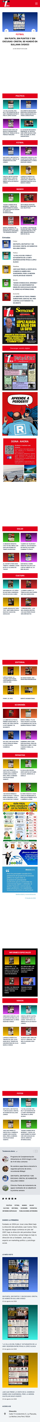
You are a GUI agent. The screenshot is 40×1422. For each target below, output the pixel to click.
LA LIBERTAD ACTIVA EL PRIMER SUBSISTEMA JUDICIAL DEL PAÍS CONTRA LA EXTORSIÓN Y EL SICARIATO (11, 723)
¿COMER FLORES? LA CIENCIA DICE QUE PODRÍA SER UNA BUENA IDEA (29, 592)
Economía (16, 294)
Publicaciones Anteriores (28, 1211)
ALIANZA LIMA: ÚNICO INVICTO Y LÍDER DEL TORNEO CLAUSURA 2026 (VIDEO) (29, 1040)
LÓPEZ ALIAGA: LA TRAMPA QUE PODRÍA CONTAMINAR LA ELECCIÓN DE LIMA (10, 679)
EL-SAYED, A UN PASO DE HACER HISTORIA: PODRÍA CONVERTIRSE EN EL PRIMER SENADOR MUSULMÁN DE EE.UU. (29, 231)
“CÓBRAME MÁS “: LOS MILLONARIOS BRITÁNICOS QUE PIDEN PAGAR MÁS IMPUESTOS (28, 611)
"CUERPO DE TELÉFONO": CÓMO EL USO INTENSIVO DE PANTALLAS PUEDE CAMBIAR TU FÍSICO (28, 546)
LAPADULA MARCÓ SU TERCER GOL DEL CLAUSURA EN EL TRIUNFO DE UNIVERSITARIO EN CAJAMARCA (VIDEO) (28, 180)
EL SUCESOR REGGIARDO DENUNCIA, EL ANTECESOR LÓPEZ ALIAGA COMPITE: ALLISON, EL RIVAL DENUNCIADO (28, 133)
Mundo (15, 280)
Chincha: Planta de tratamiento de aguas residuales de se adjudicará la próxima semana (23, 1187)
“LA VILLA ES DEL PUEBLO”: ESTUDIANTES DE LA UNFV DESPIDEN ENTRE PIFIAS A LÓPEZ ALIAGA (11, 113)
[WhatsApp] (3, 1198)
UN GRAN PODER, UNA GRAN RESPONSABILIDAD (28, 678)
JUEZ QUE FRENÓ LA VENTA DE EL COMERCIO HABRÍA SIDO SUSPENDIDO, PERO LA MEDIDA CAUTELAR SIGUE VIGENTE (10, 774)
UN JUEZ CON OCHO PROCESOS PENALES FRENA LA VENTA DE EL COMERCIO (11, 744)
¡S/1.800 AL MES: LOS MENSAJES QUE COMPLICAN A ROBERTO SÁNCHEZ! (27, 969)
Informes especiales (10, 1211)
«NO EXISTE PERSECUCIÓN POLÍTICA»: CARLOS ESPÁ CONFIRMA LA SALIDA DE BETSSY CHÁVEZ (11, 796)
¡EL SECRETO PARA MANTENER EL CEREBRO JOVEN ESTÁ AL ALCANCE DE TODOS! (11, 566)
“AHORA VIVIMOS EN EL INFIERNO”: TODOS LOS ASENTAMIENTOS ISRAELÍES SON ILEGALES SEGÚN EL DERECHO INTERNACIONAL (11, 208)
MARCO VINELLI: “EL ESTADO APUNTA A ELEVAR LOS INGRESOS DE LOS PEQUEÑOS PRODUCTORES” (29, 722)
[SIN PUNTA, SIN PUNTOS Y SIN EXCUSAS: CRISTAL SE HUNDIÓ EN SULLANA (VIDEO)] (20, 22)
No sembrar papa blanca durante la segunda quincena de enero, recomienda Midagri (24, 1168)
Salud (31, 1205)
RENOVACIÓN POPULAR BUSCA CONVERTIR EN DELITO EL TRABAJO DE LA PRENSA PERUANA (11, 132)
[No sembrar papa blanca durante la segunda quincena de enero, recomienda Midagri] (5, 1169)
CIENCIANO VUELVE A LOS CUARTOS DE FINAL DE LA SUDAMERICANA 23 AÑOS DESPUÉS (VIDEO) (29, 160)
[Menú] (36, 3)
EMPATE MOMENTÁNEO (28, 698)
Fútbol (20, 34)
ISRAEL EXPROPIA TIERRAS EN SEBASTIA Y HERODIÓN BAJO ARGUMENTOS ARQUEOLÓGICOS (11, 230)
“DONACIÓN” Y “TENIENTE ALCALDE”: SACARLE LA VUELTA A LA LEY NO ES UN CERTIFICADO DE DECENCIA (12, 970)
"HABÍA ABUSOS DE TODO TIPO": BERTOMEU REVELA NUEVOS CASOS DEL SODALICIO (11, 611)
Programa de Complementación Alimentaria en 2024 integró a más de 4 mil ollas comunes (23, 1159)
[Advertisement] (20, 71)
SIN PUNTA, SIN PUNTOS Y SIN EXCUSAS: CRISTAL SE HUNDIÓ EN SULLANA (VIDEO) (20, 41)
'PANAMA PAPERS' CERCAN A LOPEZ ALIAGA (26, 989)
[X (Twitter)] (12, 1198)
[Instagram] (9, 1198)
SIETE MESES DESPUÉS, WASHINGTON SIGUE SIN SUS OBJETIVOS (28, 206)
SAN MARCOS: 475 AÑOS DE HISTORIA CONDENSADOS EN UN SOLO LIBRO (11, 592)
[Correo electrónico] (15, 1198)
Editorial (15, 1208)
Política (15, 253)
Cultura (6, 1208)
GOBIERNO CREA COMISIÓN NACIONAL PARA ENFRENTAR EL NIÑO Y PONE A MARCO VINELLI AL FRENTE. (29, 745)
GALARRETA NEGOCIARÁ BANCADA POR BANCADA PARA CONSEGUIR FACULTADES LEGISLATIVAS (29, 113)
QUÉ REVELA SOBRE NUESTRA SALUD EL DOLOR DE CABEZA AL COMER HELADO (28, 566)
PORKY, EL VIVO (8, 698)
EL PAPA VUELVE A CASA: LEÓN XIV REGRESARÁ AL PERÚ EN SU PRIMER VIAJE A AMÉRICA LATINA (29, 796)
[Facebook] (6, 1198)
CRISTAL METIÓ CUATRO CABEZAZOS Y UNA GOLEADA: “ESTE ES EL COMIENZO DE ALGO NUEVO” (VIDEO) (11, 180)
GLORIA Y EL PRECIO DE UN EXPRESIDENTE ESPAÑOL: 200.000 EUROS (12, 989)
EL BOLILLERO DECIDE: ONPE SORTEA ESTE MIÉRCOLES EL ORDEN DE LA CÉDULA (29, 772)
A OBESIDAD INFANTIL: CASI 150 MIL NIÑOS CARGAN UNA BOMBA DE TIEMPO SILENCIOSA (11, 546)
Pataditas (16, 266)
